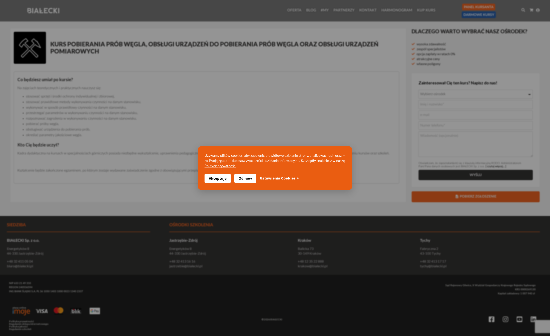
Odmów (245, 178)
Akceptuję (217, 178)
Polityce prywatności (220, 166)
